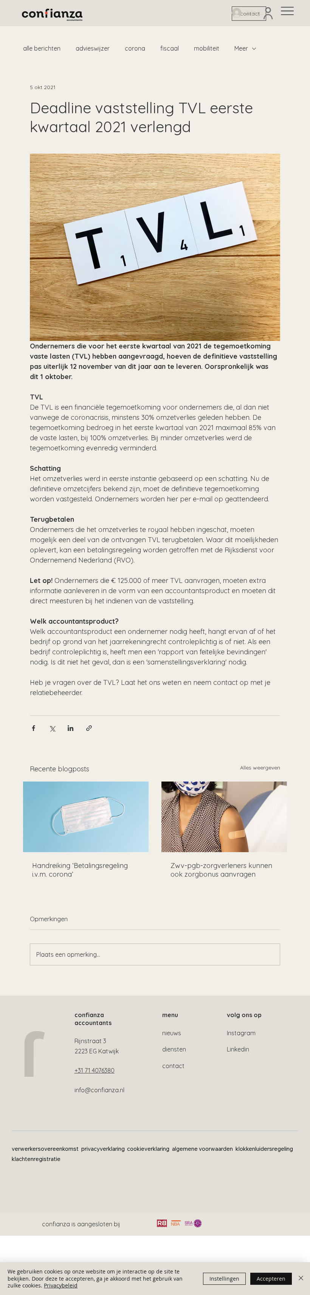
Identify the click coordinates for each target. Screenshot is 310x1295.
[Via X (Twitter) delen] (52, 728)
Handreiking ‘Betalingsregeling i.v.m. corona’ (80, 870)
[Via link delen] (89, 728)
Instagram (241, 1033)
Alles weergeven (260, 767)
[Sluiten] (300, 1278)
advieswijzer (93, 48)
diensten (174, 1049)
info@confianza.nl (99, 1090)
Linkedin (238, 1049)
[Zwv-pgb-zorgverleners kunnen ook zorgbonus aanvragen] (224, 817)
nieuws (171, 1033)
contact (173, 1066)
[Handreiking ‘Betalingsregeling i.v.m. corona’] (86, 817)
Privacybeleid (61, 1285)
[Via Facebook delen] (33, 728)
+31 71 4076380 (94, 1070)
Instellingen (224, 1278)
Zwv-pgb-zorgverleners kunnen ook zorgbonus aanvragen (221, 870)
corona (135, 48)
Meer (241, 48)
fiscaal (169, 48)
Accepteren (271, 1278)
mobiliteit (206, 48)
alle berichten (41, 48)
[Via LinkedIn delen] (70, 728)
